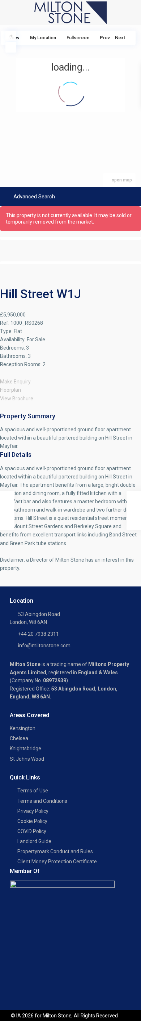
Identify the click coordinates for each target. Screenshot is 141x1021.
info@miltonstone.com (44, 645)
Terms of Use (32, 790)
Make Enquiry (15, 381)
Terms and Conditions (42, 801)
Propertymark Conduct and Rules (55, 851)
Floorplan (10, 390)
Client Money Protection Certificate (57, 861)
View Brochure (16, 398)
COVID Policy (31, 831)
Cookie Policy (32, 821)
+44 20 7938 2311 (38, 634)
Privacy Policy (32, 811)
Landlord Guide (34, 841)
